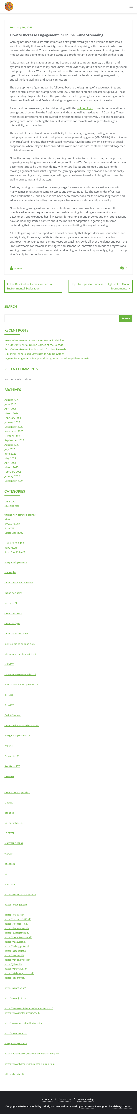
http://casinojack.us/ (15, 998)
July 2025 (9, 449)
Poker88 (8, 745)
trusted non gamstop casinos (19, 514)
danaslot (9, 812)
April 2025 (10, 462)
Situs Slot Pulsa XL (15, 552)
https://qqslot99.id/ (14, 977)
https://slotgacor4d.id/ (16, 923)
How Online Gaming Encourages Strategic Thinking (34, 340)
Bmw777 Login (12, 523)
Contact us (65, 1099)
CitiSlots (8, 802)
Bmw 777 (9, 528)
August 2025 (11, 444)
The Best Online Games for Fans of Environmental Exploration (30, 286)
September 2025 (14, 440)
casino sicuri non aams (16, 633)
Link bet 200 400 (14, 543)
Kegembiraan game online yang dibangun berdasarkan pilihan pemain (47, 358)
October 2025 (12, 436)
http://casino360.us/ (15, 988)
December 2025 (13, 426)
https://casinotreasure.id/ (18, 937)
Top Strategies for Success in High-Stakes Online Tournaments (101, 286)
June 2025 (10, 453)
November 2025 (13, 431)
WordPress (87, 1106)
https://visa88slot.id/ (15, 941)
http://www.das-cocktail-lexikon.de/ (23, 1023)
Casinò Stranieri (12, 715)
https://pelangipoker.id (16, 946)
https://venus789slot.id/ (17, 959)
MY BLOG (10, 501)
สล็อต (7, 519)
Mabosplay (10, 572)
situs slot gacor (12, 505)
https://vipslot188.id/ (15, 968)
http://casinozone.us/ (15, 1033)
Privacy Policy (85, 1099)
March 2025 (11, 467)
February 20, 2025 (21, 27)
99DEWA (8, 853)
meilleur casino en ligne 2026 (19, 643)
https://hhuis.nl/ (14, 1074)
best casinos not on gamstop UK (21, 684)
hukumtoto (10, 547)
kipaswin (9, 776)
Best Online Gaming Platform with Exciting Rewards (35, 349)
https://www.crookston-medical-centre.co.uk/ (28, 1008)
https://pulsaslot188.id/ (16, 932)
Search (10, 307)
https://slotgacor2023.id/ (17, 919)
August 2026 (11, 399)
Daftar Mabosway (13, 532)
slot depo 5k (10, 603)
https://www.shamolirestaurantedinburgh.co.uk (29, 1063)
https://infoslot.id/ (14, 914)
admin (18, 268)
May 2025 (10, 458)
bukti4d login (85, 108)
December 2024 (13, 480)
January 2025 (12, 476)
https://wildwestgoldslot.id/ (19, 973)
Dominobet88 (11, 756)
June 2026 (10, 404)
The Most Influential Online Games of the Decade (33, 345)
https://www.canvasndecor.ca (20, 894)
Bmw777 (9, 705)
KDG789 (8, 694)
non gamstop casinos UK (17, 735)
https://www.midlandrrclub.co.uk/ (22, 1012)
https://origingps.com (15, 904)
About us (47, 1099)
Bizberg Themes (122, 1106)
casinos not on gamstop (17, 792)
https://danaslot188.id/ (16, 928)
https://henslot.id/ (14, 955)
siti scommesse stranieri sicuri (20, 654)
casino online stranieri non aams (21, 725)
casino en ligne (12, 623)
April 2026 (10, 408)
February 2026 (13, 417)
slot (6, 510)
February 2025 (13, 471)
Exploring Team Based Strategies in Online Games (34, 353)
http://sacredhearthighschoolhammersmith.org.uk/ (31, 1053)
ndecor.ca (9, 863)
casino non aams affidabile (18, 582)
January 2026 (12, 422)
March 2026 (11, 413)
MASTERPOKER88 (13, 843)
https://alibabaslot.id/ (15, 950)
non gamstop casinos (15, 562)
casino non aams (13, 592)
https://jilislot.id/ (13, 964)
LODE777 (9, 833)
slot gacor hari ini (13, 823)
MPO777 (9, 664)
